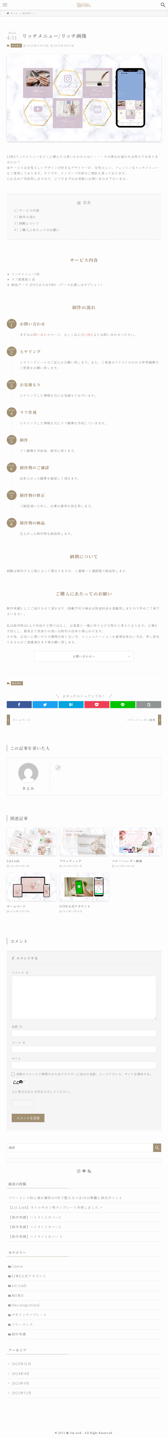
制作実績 (19, 1334)
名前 (17, 1026)
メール (19, 1042)
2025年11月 (22, 1363)
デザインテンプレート (29, 1314)
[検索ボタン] (163, 5)
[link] (58, 767)
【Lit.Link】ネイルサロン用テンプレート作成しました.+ (55, 1207)
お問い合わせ (40, 334)
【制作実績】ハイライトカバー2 (34, 1227)
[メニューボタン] (5, 5)
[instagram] (79, 1171)
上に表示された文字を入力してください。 (42, 1091)
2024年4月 (21, 1373)
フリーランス (22, 1324)
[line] (84, 1171)
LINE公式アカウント (29, 1276)
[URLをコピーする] (148, 704)
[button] (19, 704)
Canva (17, 1266)
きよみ (28, 788)
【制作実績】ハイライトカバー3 (34, 1217)
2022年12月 (22, 1393)
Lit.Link (19, 1285)
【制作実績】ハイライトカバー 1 (35, 1236)
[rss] (89, 1171)
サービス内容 (29, 210)
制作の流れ (27, 217)
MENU (16, 45)
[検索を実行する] (157, 1147)
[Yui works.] (83, 5)
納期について (29, 223)
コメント (20, 972)
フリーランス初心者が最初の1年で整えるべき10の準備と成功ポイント (65, 1197)
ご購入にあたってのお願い (39, 230)
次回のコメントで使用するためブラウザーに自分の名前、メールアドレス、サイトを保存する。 (84, 1074)
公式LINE (85, 334)
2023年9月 (21, 1383)
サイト (16, 1058)
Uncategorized (26, 1305)
